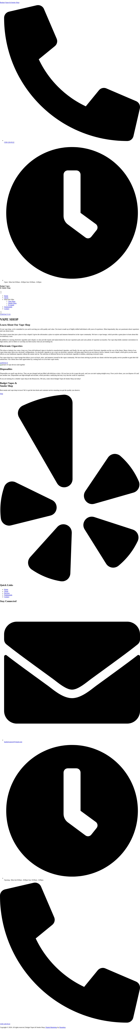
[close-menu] (1, 312)
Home (6, 296)
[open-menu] (1, 292)
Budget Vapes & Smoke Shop (9, 2)
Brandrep (62, 1027)
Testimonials (8, 307)
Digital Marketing (51, 1027)
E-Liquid (11, 305)
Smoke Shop (12, 303)
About (6, 298)
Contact (6, 309)
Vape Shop (11, 301)
